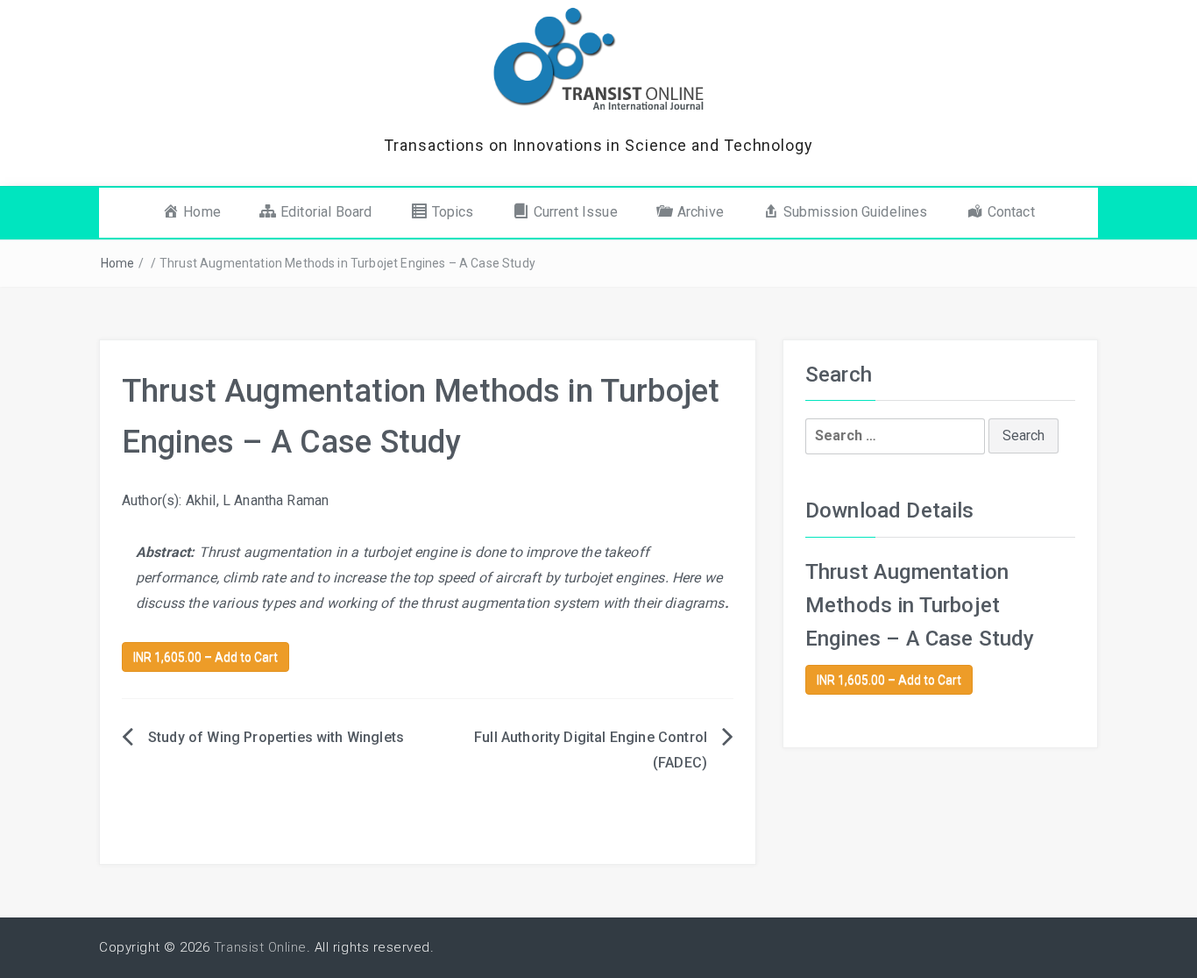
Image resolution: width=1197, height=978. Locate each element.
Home (118, 263)
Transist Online (260, 947)
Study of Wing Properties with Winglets (276, 737)
